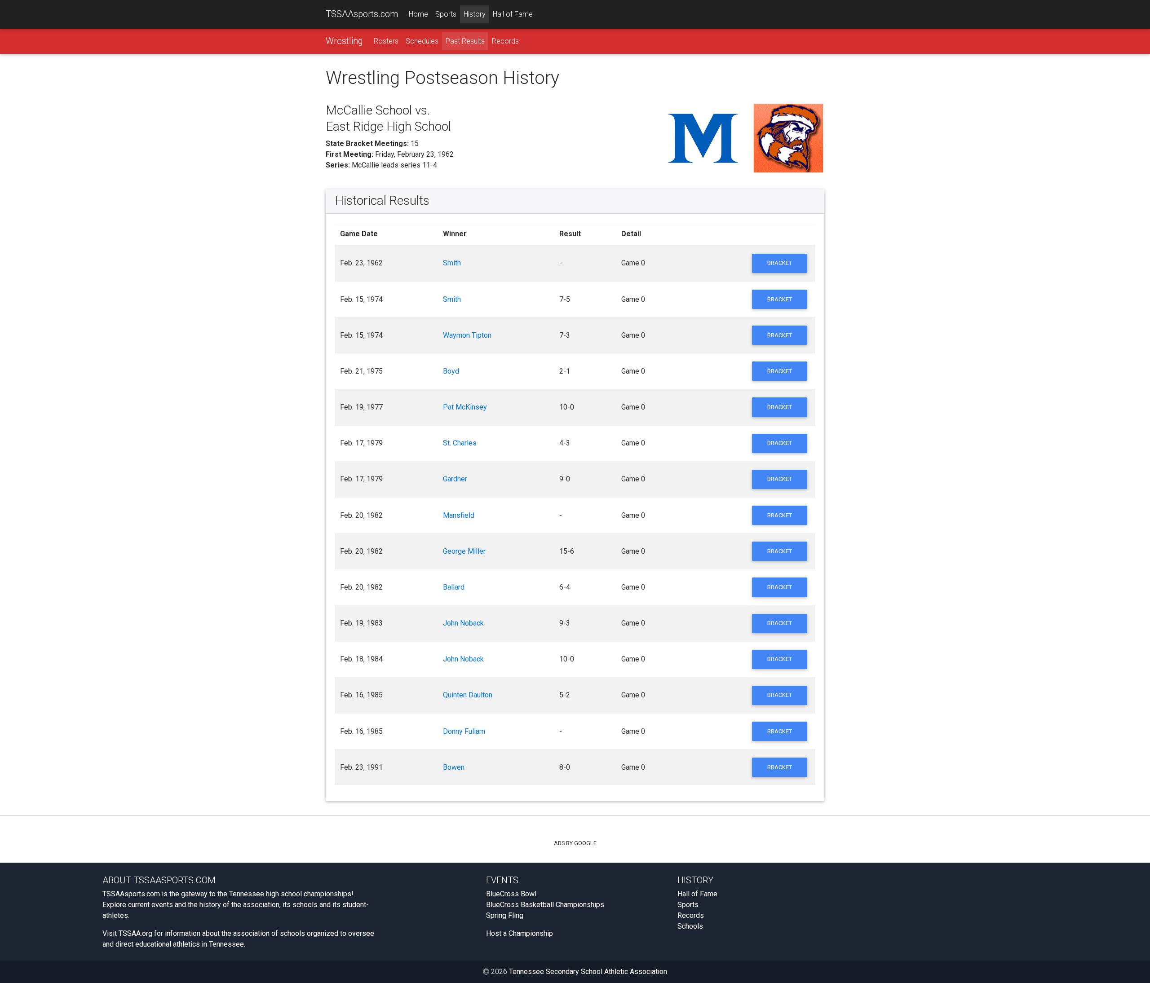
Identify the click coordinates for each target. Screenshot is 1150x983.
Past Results (465, 41)
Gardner (455, 479)
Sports (445, 14)
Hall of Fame (513, 14)
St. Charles (460, 443)
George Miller (464, 551)
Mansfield (458, 515)
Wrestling (344, 40)
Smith (452, 263)
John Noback (463, 623)
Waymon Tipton (467, 335)
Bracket (779, 263)
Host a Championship (519, 933)
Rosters (386, 41)
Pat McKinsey (465, 407)
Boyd (451, 371)
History (475, 14)
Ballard (453, 587)
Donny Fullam (464, 731)
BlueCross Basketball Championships (545, 904)
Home (418, 14)
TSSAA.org (135, 933)
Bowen (453, 767)
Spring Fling (504, 915)
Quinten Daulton (467, 695)
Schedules (422, 41)
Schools (690, 926)
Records (505, 41)
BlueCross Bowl (511, 894)
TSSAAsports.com (362, 14)
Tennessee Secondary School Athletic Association (588, 971)
